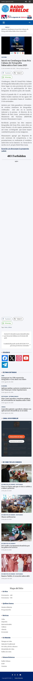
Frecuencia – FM (6, 598)
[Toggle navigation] (3, 22)
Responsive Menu (26, 1)
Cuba (5, 327)
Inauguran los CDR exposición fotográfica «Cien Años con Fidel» (13, 378)
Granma (4, 666)
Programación (6, 610)
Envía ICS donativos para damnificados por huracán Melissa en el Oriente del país (16, 336)
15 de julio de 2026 (6, 550)
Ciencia (3, 407)
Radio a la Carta (6, 652)
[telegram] (5, 365)
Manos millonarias (8, 517)
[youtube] (26, 358)
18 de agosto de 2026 (7, 382)
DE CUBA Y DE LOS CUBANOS (12, 462)
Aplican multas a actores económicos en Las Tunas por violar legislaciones (16, 389)
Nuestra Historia (6, 607)
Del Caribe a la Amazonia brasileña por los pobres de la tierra (15, 546)
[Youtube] (20, 675)
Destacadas (4, 396)
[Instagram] (19, 358)
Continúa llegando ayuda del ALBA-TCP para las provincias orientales (16, 344)
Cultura (4, 57)
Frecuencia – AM (6, 595)
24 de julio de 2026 (6, 490)
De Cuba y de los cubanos (8, 484)
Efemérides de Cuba (7, 649)
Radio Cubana (5, 661)
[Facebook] (5, 358)
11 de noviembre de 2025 (8, 68)
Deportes (4, 622)
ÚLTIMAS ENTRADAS (10, 372)
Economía (4, 386)
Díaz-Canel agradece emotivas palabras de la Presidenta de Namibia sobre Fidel (15, 399)
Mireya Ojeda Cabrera (23, 68)
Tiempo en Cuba (6, 641)
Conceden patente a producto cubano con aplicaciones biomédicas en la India (16, 410)
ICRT (3, 664)
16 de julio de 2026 (6, 519)
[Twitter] (12, 358)
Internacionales (13, 396)
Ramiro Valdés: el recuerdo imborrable (15, 576)
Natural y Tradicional (8, 644)
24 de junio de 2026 (6, 578)
